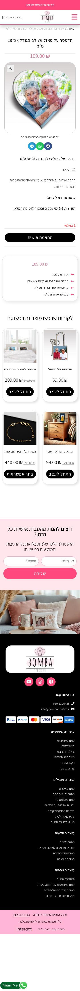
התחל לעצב (60, 391)
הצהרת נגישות (21, 915)
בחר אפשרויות (20, 474)
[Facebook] (51, 681)
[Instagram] (40, 681)
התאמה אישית (40, 237)
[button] (10, 68)
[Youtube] (28, 681)
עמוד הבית (67, 29)
